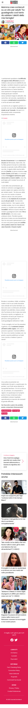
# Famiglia (15, 411)
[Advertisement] (14, 61)
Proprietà (14, 677)
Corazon (5, 118)
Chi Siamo (14, 653)
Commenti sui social (14, 680)
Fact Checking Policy (14, 667)
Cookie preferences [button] (14, 691)
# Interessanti (6, 411)
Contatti (14, 656)
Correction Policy (14, 670)
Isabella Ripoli (10, 21)
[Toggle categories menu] (2, 2)
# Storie (4, 413)
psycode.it (14, 659)
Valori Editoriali (14, 674)
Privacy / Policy (14, 688)
